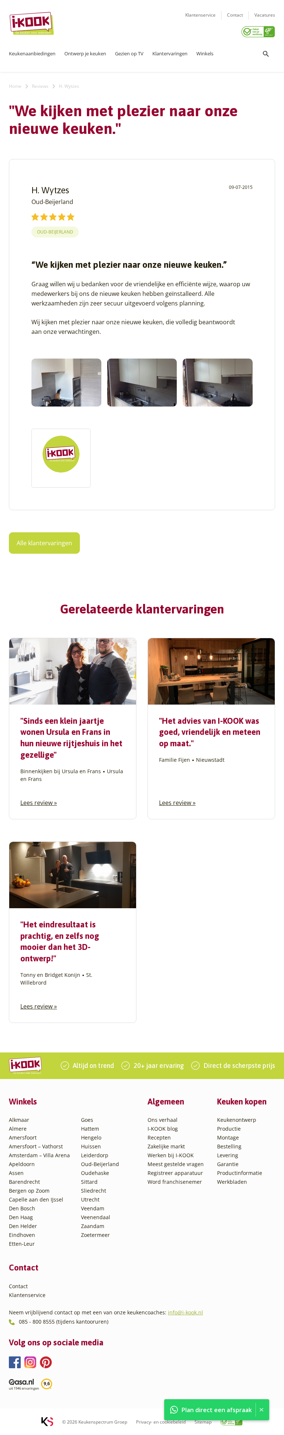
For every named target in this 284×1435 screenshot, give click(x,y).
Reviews (40, 86)
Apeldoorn (22, 1164)
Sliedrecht (93, 1190)
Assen (16, 1172)
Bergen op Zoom (29, 1190)
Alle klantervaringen (44, 543)
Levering (227, 1155)
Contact (235, 15)
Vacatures (264, 15)
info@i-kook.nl (185, 1312)
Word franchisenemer (175, 1181)
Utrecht (90, 1199)
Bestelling (229, 1146)
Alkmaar (19, 1119)
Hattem (90, 1128)
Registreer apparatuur (175, 1172)
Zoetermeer (95, 1234)
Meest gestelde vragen (176, 1164)
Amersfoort (23, 1137)
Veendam (92, 1208)
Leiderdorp (94, 1155)
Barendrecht (24, 1181)
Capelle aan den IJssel (36, 1199)
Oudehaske (95, 1172)
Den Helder (23, 1226)
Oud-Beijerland (55, 232)
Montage (228, 1137)
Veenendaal (95, 1217)
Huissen (91, 1146)
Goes (87, 1119)
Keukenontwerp (236, 1119)
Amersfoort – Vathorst (36, 1146)
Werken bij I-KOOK (171, 1155)
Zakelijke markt (166, 1146)
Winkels (204, 53)
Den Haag (21, 1217)
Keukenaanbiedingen (32, 53)
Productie (229, 1128)
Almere (18, 1128)
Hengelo (91, 1137)
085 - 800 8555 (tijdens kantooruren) (63, 1321)
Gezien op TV (129, 53)
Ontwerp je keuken (85, 53)
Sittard (89, 1181)
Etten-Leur (22, 1243)
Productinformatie (239, 1172)
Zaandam (92, 1226)
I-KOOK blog (163, 1128)
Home (15, 86)
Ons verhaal (163, 1119)
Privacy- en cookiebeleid (161, 1422)
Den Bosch (22, 1208)
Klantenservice (200, 15)
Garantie (228, 1164)
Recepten (159, 1137)
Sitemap (203, 1422)
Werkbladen (232, 1181)
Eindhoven (22, 1234)
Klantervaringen (169, 53)
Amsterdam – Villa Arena (39, 1155)
